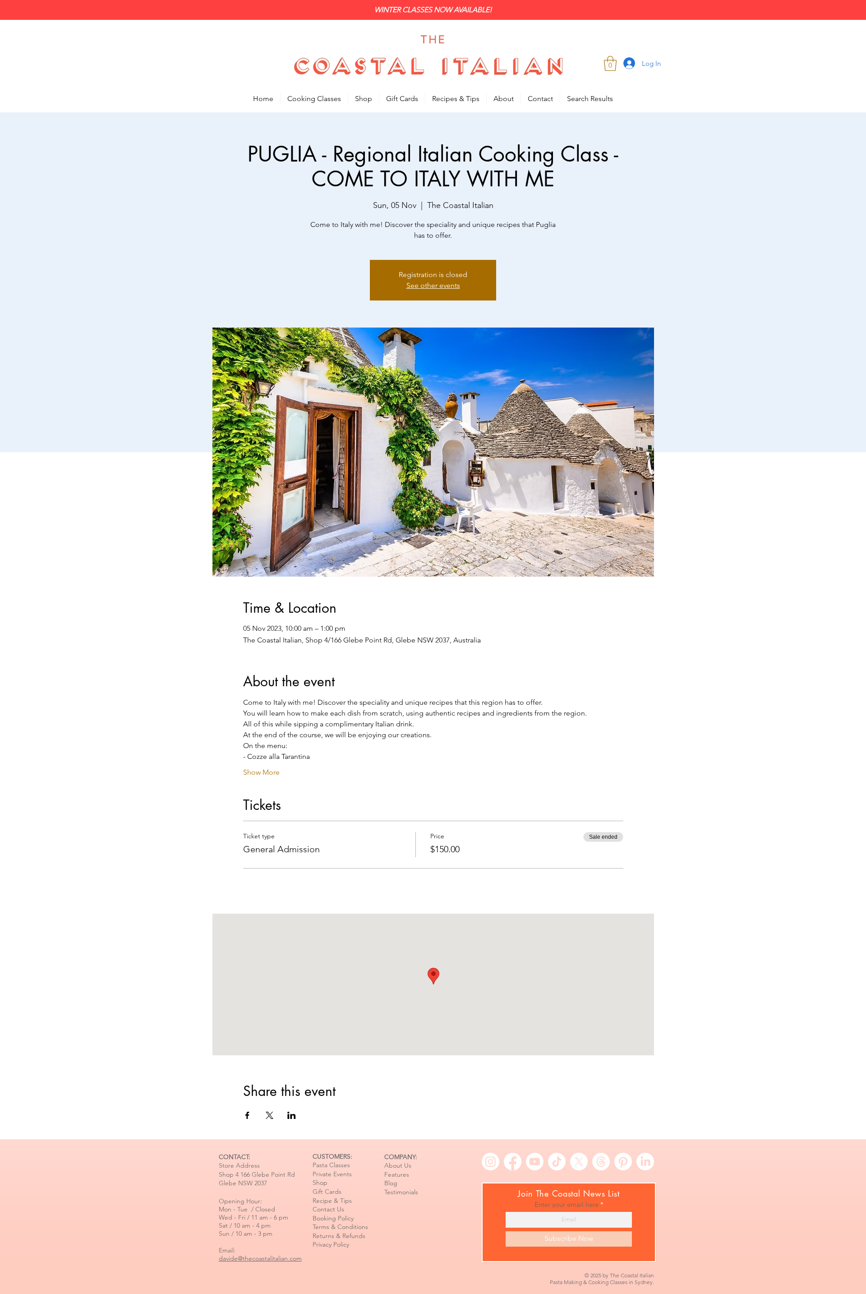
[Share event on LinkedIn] (291, 1115)
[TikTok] (557, 1161)
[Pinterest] (623, 1161)
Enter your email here (566, 1204)
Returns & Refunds (339, 1236)
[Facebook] (512, 1161)
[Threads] (601, 1161)
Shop (320, 1182)
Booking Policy (333, 1218)
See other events (433, 285)
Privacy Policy (331, 1244)
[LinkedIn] (645, 1161)
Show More (261, 772)
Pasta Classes (331, 1165)
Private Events (332, 1174)
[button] (610, 63)
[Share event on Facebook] (247, 1115)
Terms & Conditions (340, 1227)
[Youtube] (535, 1161)
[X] (579, 1161)
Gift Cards (327, 1192)
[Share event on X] (269, 1115)
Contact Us (328, 1209)
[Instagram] (490, 1161)
